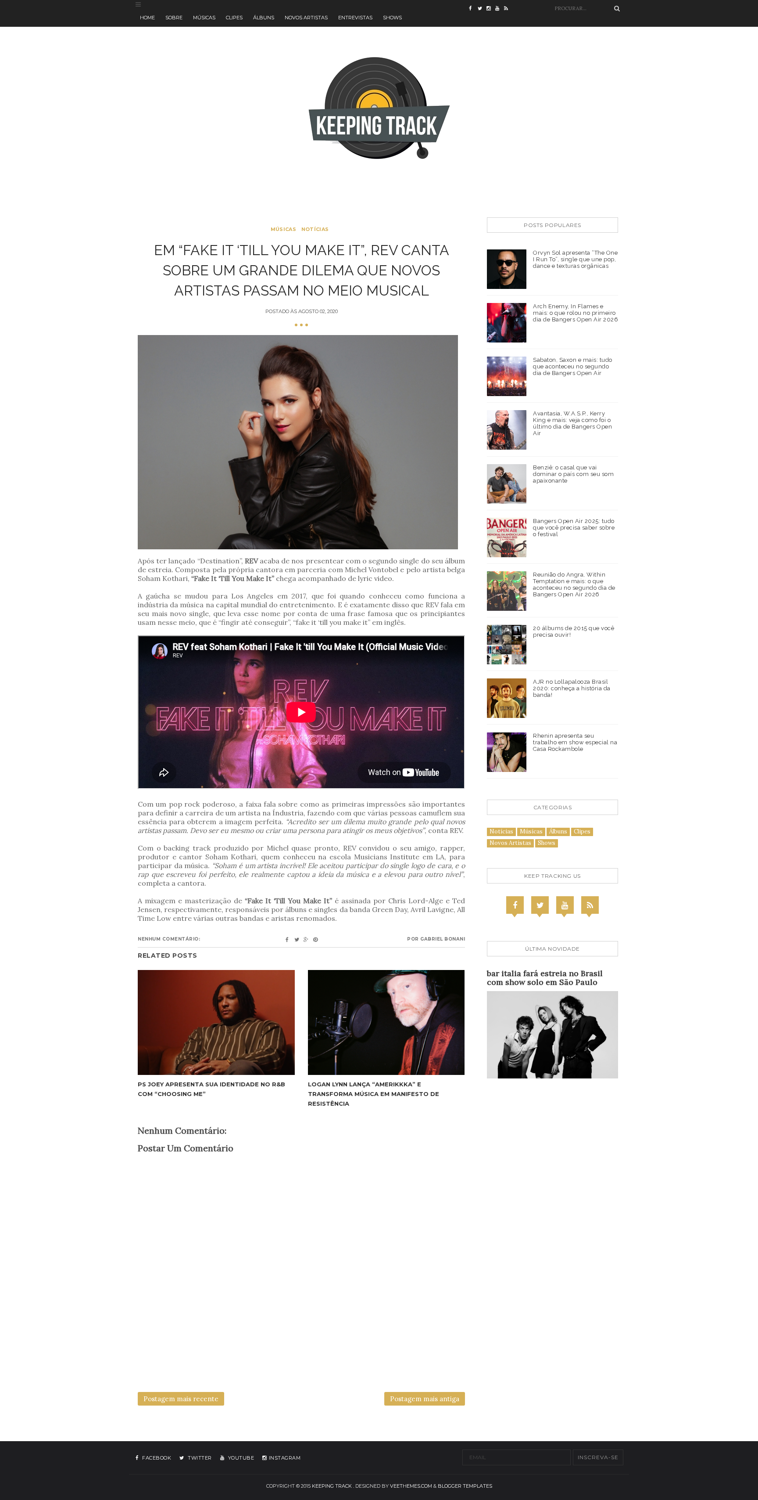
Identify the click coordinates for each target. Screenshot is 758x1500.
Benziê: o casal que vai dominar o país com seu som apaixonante (573, 474)
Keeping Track (332, 1486)
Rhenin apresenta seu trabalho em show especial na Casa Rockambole (575, 742)
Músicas (204, 17)
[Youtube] (565, 905)
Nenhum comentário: (169, 939)
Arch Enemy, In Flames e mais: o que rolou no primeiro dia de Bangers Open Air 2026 (575, 313)
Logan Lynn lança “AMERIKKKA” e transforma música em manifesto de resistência (373, 1094)
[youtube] (499, 9)
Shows (392, 17)
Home (147, 17)
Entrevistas (355, 17)
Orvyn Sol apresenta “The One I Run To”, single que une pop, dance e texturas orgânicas (575, 259)
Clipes (234, 17)
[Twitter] (540, 905)
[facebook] (473, 9)
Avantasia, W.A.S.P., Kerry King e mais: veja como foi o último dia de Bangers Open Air (572, 423)
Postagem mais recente (180, 1399)
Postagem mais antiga (424, 1399)
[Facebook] (515, 905)
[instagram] (490, 9)
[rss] (508, 9)
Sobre (173, 17)
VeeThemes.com (411, 1486)
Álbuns (263, 17)
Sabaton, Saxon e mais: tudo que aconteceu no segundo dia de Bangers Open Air (572, 366)
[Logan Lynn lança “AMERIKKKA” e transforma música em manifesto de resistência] (386, 1022)
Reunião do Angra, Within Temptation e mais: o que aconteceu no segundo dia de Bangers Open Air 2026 (574, 584)
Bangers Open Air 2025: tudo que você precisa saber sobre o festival (574, 527)
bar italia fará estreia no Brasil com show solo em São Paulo (545, 977)
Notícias (315, 229)
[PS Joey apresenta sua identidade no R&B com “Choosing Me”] (216, 1022)
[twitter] (482, 9)
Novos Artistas (306, 17)
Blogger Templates (465, 1486)
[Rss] (590, 905)
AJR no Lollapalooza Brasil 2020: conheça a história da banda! (572, 688)
